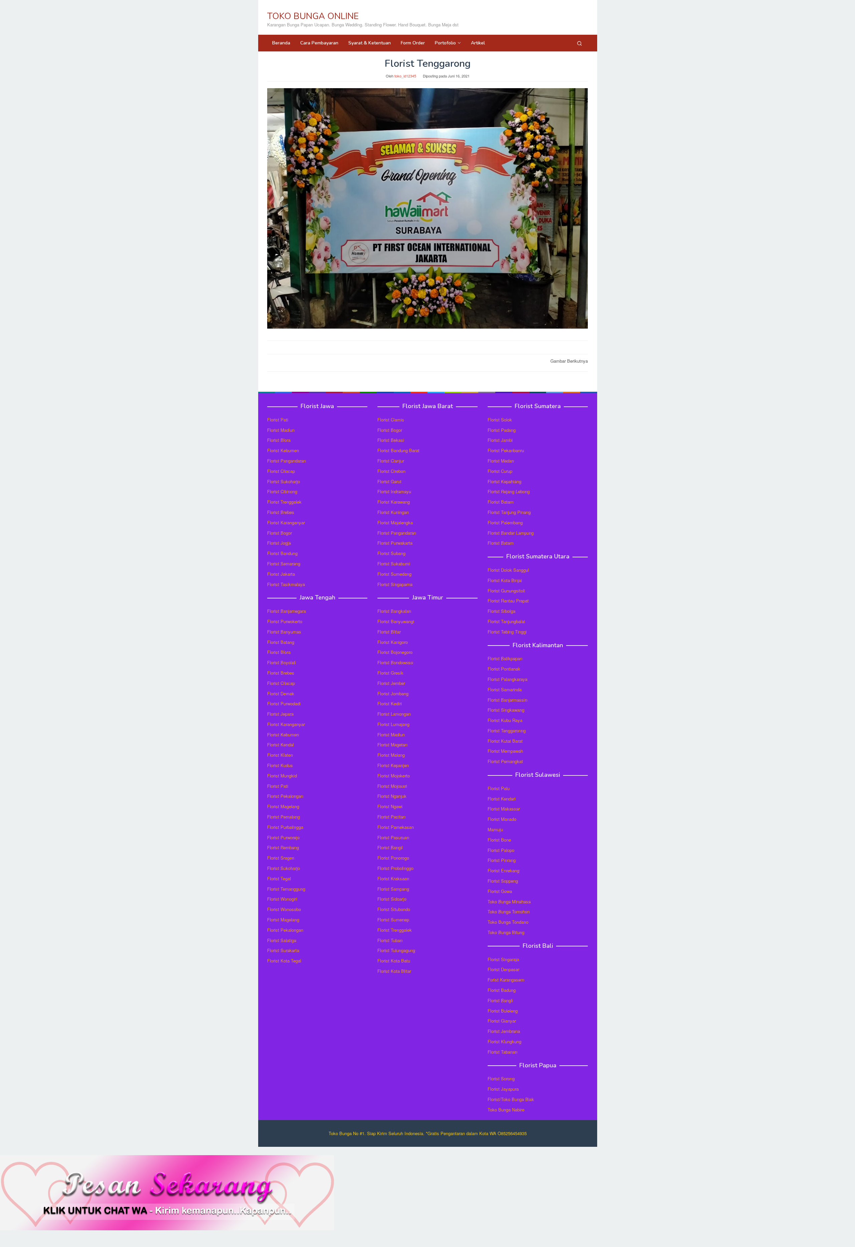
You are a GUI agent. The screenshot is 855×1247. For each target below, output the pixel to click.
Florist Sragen (280, 858)
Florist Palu (499, 788)
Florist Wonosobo (284, 909)
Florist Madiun (281, 430)
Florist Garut (389, 481)
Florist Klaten (280, 755)
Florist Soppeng (503, 881)
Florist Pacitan (391, 817)
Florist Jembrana (504, 1031)
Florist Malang (391, 755)
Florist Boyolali (281, 662)
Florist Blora (279, 440)
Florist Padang (502, 430)
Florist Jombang (392, 693)
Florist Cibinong (282, 491)
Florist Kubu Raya (505, 720)
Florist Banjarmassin (507, 700)
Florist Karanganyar (286, 522)
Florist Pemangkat (505, 761)
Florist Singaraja (503, 959)
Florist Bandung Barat (398, 450)
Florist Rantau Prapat (508, 600)
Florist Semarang (283, 563)
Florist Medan (501, 461)
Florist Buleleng (503, 1011)
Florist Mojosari (392, 786)
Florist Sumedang (394, 574)
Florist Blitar (389, 632)
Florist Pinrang (502, 860)
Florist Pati (277, 419)
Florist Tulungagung (396, 950)
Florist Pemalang (283, 817)
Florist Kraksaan (393, 878)
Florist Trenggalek (284, 502)
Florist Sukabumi (393, 563)
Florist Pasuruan (393, 837)
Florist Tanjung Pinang (509, 512)
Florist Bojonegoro (394, 652)
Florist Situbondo (393, 909)
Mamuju (495, 829)
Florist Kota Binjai (505, 580)
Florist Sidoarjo (391, 899)
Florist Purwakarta (394, 543)
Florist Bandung (282, 553)
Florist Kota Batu (393, 960)
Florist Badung (502, 990)
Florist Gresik (390, 673)
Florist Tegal (279, 878)
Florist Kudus (280, 765)
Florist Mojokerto (393, 775)
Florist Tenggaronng (507, 730)
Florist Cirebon (391, 471)
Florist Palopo (501, 850)
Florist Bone (499, 840)
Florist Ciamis (390, 419)
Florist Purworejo (283, 837)
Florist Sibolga (501, 611)
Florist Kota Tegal (284, 960)
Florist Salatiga (281, 940)
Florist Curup (500, 471)
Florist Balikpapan (505, 658)
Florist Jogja (279, 543)
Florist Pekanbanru (506, 450)
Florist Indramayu (394, 491)
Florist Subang (391, 553)
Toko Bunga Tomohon (509, 911)
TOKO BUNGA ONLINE (313, 16)
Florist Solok (500, 419)
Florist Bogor (279, 533)
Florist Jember (391, 683)
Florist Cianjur (390, 461)
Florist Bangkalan (394, 611)
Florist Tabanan (502, 1052)
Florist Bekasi (390, 440)
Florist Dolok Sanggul (508, 570)
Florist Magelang (283, 806)
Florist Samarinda (505, 689)
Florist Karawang (393, 502)
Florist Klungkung (504, 1041)
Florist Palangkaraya (507, 679)
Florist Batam (501, 502)
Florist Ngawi (389, 806)
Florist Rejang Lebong (509, 491)
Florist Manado (502, 819)
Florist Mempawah (505, 751)
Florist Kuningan (393, 512)
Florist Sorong (501, 1078)
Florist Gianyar (502, 1021)
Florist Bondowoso (395, 662)
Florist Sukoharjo (283, 481)
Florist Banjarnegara (286, 611)
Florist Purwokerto (284, 621)
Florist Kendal (280, 744)
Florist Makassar (504, 809)
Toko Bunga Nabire (506, 1109)
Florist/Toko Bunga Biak (511, 1099)
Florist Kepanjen (393, 765)
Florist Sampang (393, 889)
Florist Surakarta (283, 950)
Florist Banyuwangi (395, 621)
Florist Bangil (390, 847)
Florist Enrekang (503, 870)
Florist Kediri (389, 703)
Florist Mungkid (282, 775)
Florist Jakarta (281, 574)
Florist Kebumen (283, 450)
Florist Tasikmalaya (286, 584)
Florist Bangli (500, 1000)
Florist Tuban (389, 940)
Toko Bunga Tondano (508, 922)
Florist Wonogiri (282, 899)
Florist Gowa (500, 891)
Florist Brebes (280, 512)
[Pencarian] (579, 43)
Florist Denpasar (503, 969)
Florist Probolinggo (395, 868)
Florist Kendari (502, 798)
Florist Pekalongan (285, 796)
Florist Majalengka (395, 522)
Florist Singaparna (394, 584)
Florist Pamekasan (395, 827)
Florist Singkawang (506, 710)
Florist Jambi (500, 440)
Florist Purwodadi (284, 703)
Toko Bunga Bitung (506, 932)
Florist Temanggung (286, 889)
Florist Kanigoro (392, 642)
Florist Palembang (505, 522)
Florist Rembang (283, 847)
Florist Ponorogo (393, 858)
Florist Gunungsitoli (506, 590)
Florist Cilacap (281, 471)
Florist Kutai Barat (505, 741)
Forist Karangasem (506, 979)
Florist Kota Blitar (394, 971)
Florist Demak (280, 693)
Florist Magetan (392, 744)
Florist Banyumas (284, 632)
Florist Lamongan (394, 714)
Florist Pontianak (504, 669)
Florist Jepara (280, 714)
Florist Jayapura (503, 1089)
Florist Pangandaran (286, 461)
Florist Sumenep (393, 919)
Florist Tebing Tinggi (507, 632)
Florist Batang (280, 642)
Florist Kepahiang (504, 481)
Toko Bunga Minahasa (509, 901)
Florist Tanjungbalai (506, 621)
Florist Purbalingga (285, 827)
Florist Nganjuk (391, 796)
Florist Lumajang (393, 724)
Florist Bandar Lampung (511, 533)
